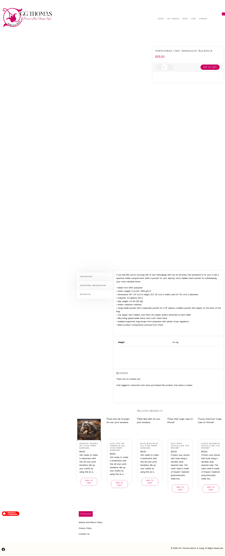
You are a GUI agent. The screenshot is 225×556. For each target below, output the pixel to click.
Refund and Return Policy (90, 522)
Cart (193, 19)
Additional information (93, 285)
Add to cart (210, 67)
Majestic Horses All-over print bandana (88, 445)
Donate (203, 19)
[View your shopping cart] (222, 18)
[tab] (96, 276)
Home (161, 19)
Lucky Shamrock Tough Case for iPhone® (210, 445)
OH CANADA (173, 19)
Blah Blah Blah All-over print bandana (149, 445)
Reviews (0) (85, 294)
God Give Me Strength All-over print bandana (118, 447)
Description (86, 276)
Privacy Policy (85, 528)
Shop (185, 19)
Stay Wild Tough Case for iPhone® (180, 445)
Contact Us (84, 534)
